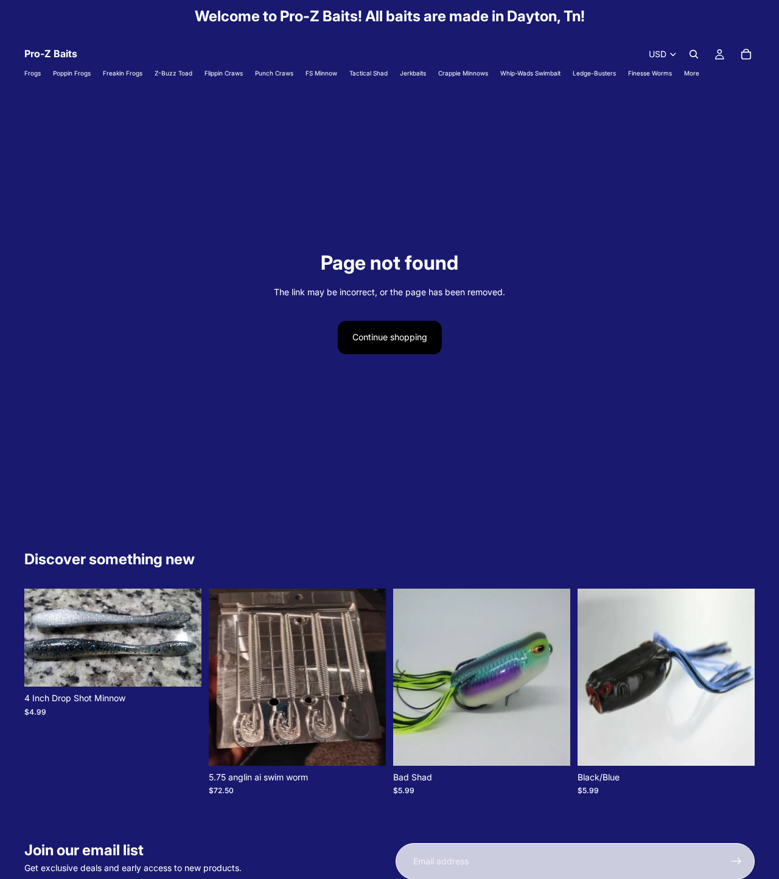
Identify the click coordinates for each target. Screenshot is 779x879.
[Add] (367, 747)
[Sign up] (736, 861)
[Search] (693, 54)
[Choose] (183, 668)
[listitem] (691, 73)
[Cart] (746, 54)
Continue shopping (389, 337)
